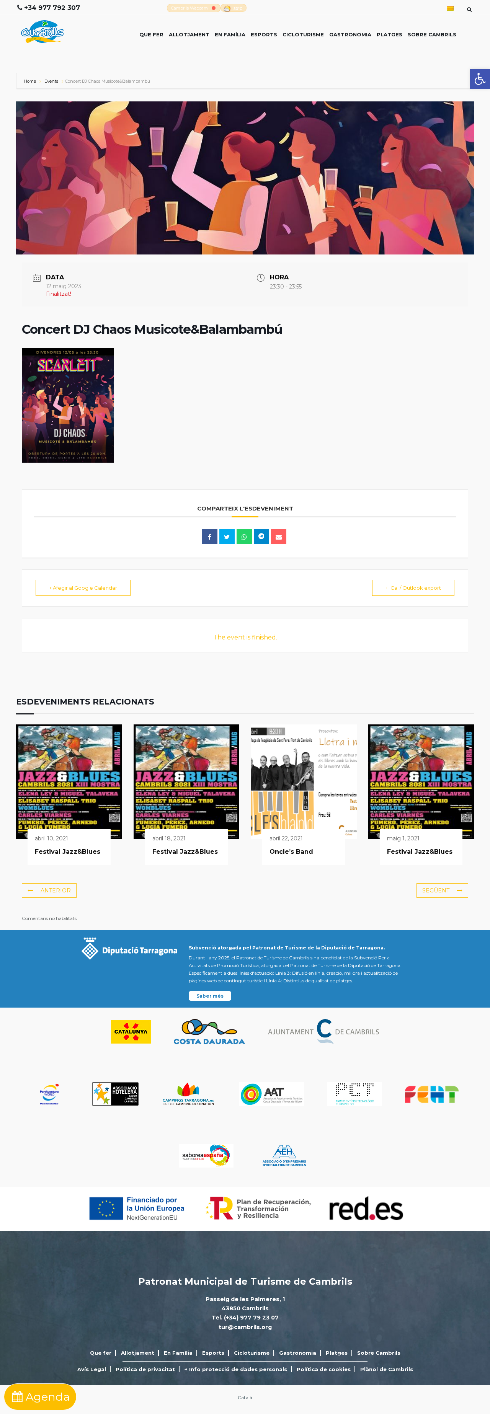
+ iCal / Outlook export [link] (413, 588)
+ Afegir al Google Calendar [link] (83, 588)
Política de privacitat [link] (145, 1369)
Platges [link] (389, 34)
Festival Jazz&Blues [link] (67, 851)
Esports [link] (264, 34)
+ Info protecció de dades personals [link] (236, 1369)
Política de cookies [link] (324, 1369)
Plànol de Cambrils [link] (386, 1369)
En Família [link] (230, 34)
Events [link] (51, 81)
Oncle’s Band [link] (291, 851)
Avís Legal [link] (91, 1369)
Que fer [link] (151, 34)
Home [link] (30, 81)
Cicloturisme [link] (303, 34)
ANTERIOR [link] (56, 890)
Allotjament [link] (189, 34)
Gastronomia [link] (350, 34)
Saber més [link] (210, 996)
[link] (480, 79)
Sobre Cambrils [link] (432, 34)
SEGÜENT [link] (435, 890)
